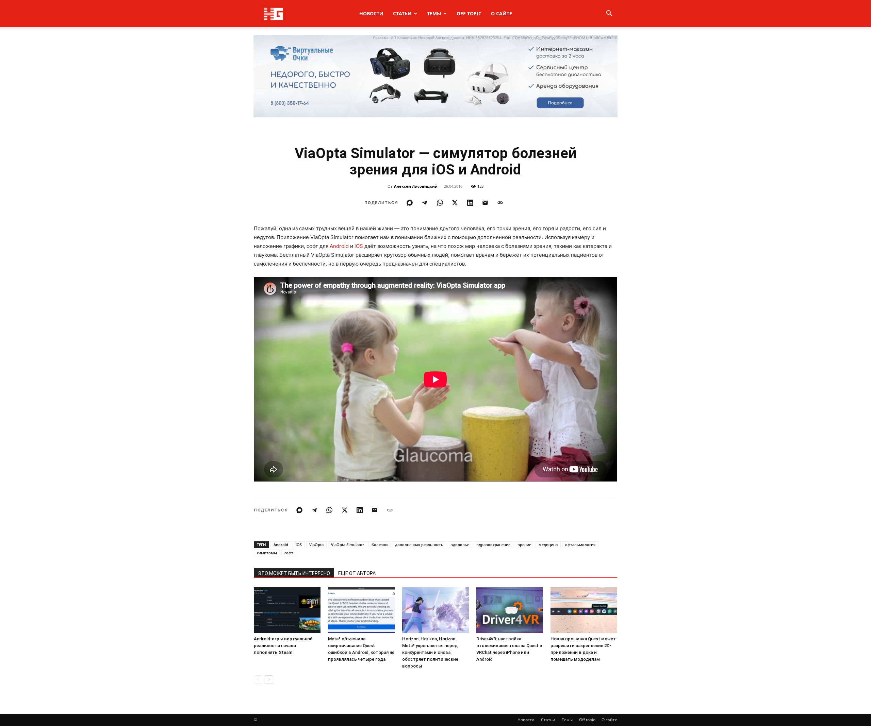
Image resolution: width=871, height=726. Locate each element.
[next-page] (269, 679)
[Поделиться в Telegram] (424, 202)
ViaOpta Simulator (347, 544)
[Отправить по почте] (485, 202)
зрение (524, 544)
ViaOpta (316, 544)
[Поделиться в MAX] (409, 202)
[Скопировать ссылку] (500, 202)
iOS (359, 246)
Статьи (402, 13)
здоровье (460, 544)
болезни (380, 544)
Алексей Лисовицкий (416, 186)
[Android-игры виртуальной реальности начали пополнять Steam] (287, 610)
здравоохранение (493, 544)
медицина (548, 544)
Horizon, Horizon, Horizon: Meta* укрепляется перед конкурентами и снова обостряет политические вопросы (430, 652)
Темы (434, 13)
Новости (371, 13)
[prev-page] (258, 679)
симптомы (267, 552)
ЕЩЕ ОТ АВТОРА (357, 573)
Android (339, 246)
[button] (609, 14)
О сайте (501, 13)
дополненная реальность (419, 544)
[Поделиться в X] (454, 202)
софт (288, 552)
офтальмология (580, 544)
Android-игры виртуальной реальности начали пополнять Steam (283, 645)
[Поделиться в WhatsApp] (439, 202)
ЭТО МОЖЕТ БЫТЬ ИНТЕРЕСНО (294, 573)
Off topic (469, 13)
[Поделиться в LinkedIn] (470, 202)
